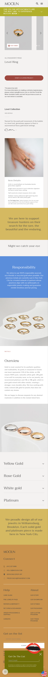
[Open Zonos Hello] (43, 673)
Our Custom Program (35, 614)
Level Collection (12, 109)
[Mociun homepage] (12, 4)
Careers (6, 619)
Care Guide (7, 595)
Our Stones (35, 604)
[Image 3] (39, 45)
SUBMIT (24, 645)
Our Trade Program (34, 620)
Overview (12, 361)
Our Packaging (36, 608)
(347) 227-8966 (11, 566)
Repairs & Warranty (11, 604)
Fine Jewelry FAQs (10, 599)
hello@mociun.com (14, 570)
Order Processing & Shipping (11, 614)
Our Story (34, 595)
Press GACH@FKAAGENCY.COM (18, 578)
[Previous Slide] (7, 33)
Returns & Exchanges (12, 608)
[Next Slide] (40, 33)
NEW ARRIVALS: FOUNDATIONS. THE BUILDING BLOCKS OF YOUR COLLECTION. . (19, 11)
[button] (37, 3)
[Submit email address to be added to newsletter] (39, 660)
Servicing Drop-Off (14, 574)
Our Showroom (36, 599)
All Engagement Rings (13, 58)
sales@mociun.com (20, 92)
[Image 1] (36, 45)
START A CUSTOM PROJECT (24, 78)
